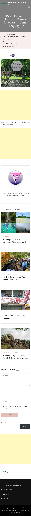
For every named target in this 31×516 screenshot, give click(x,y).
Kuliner (5, 312)
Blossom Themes (17, 510)
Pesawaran (6, 236)
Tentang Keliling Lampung (12, 485)
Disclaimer (6, 494)
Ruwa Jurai (11, 34)
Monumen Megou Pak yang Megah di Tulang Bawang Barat (15, 356)
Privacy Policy (7, 489)
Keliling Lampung (17, 2)
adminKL (19, 55)
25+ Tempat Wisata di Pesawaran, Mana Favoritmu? (14, 240)
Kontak (5, 498)
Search (3, 423)
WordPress (16, 513)
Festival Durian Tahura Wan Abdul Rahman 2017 (14, 278)
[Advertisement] (15, 105)
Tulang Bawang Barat (10, 352)
